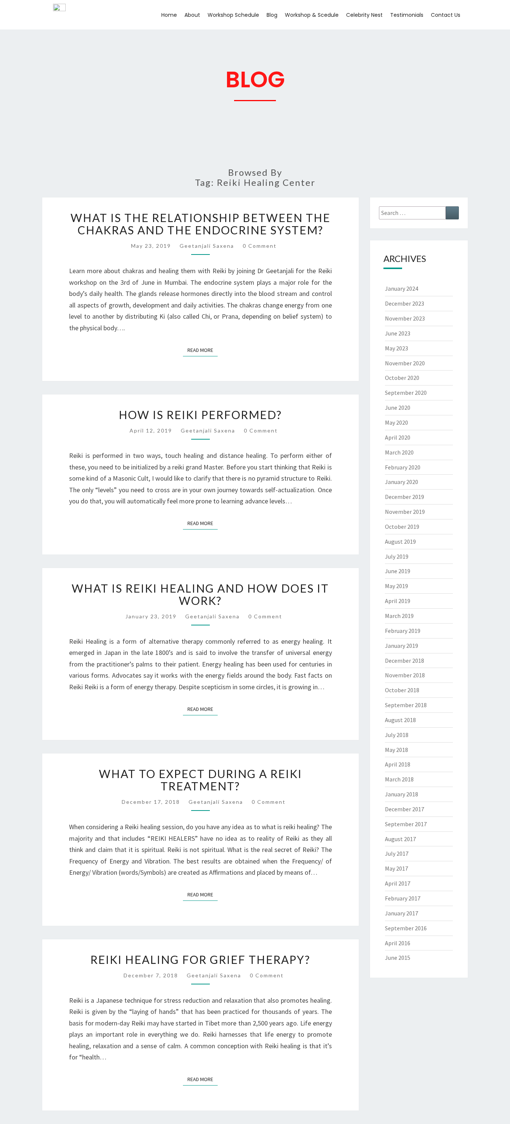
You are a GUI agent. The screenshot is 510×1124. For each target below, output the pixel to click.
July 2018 (396, 735)
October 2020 (402, 377)
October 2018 (402, 690)
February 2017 (402, 898)
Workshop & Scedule (312, 15)
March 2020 (399, 452)
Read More (202, 348)
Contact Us (445, 15)
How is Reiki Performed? (200, 414)
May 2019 (396, 586)
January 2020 (401, 481)
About (192, 15)
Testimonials (406, 15)
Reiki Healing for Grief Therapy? (200, 959)
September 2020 (406, 392)
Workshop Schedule (233, 15)
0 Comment (260, 246)
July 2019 (396, 556)
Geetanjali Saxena (207, 246)
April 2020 (397, 437)
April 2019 (397, 601)
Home (169, 15)
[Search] (452, 212)
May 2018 (396, 749)
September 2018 (406, 705)
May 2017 (396, 868)
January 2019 (401, 645)
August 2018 (400, 720)
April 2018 (397, 764)
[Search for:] (419, 212)
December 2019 (404, 496)
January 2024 (401, 288)
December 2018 (404, 660)
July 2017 (396, 853)
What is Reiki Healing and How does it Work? (200, 594)
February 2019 (402, 630)
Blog (272, 15)
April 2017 (397, 883)
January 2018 (401, 794)
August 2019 (400, 541)
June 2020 (397, 407)
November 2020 (405, 363)
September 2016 (406, 928)
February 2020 (402, 467)
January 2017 (401, 913)
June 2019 (397, 571)
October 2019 (402, 526)
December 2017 (404, 809)
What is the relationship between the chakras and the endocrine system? (200, 224)
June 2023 (397, 333)
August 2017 (400, 839)
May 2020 (396, 422)
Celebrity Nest (364, 15)
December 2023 (404, 303)
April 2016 (397, 943)
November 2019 (405, 511)
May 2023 (396, 348)
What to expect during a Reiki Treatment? (200, 780)
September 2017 (406, 824)
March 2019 (399, 615)
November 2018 (405, 675)
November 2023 (405, 318)
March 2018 (399, 779)
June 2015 (397, 957)
